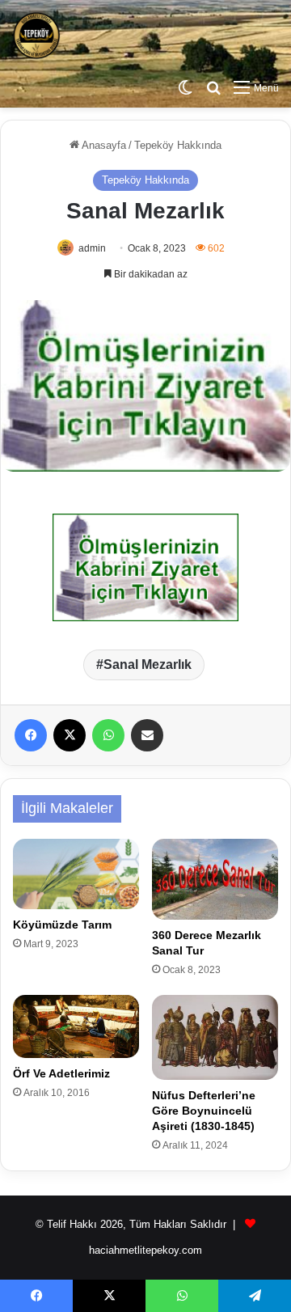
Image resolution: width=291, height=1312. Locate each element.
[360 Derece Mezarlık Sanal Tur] (215, 879)
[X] (69, 735)
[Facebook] (31, 735)
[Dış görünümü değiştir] (185, 88)
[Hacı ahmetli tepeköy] (36, 35)
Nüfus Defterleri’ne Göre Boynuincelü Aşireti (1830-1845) (203, 1110)
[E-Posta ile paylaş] (147, 735)
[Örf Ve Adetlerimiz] (76, 1026)
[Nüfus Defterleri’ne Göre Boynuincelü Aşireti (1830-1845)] (215, 1038)
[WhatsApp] (108, 735)
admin (92, 248)
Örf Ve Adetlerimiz (61, 1073)
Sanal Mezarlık (147, 664)
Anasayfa (102, 145)
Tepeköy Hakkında (177, 145)
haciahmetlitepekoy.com (145, 1250)
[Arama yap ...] (213, 88)
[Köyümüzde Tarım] (76, 874)
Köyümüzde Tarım (62, 924)
